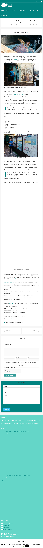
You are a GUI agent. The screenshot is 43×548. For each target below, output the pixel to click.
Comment (6, 346)
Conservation (31, 10)
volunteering (12, 322)
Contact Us (4, 15)
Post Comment (10, 375)
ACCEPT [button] (27, 546)
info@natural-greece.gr (7, 529)
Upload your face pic (17, 365)
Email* (17, 357)
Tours (13, 10)
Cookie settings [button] (21, 546)
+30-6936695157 (6, 527)
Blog (37, 10)
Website (30, 357)
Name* (5, 357)
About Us (8, 10)
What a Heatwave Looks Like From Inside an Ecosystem (17, 431)
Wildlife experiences (19, 322)
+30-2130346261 (6, 525)
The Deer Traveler (13, 318)
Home (2, 10)
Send (7, 409)
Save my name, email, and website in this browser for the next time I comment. (21, 362)
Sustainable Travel (21, 10)
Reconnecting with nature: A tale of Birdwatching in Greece (18, 475)
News (9, 24)
